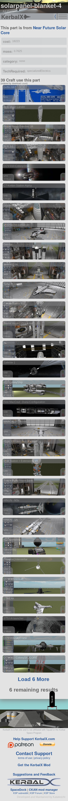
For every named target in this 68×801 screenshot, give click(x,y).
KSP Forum (36, 793)
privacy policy (42, 758)
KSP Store (49, 793)
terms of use (25, 758)
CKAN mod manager (43, 789)
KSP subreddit (20, 793)
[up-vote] (63, 97)
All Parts (8, 11)
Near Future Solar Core (33, 30)
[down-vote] (63, 100)
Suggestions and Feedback (34, 774)
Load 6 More (33, 679)
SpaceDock (18, 789)
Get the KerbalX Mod (34, 764)
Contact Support (34, 753)
